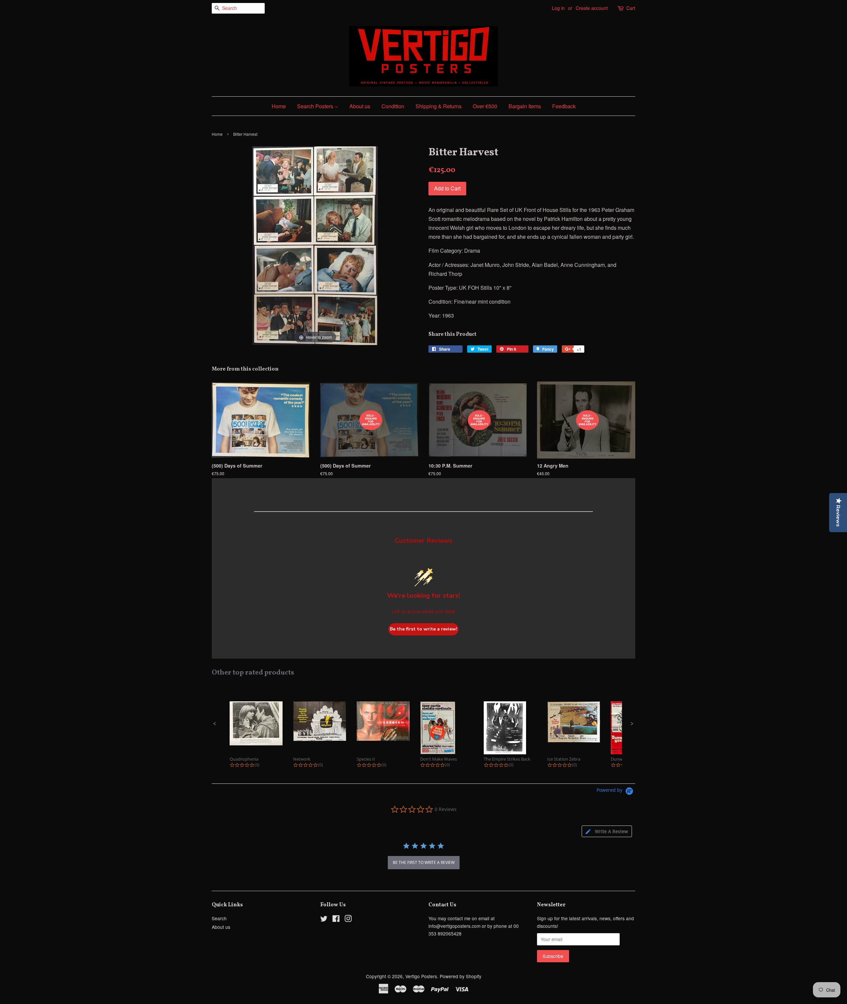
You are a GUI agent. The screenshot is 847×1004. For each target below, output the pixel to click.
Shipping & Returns (439, 106)
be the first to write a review (424, 862)
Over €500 (485, 106)
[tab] (607, 831)
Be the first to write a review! (423, 629)
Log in (558, 8)
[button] (215, 724)
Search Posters (315, 106)
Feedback (564, 106)
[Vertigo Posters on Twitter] (324, 919)
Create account (592, 8)
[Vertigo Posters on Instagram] (348, 919)
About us (359, 106)
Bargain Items (525, 106)
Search (219, 918)
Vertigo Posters (421, 976)
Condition (392, 106)
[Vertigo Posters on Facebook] (336, 919)
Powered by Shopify (460, 976)
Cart (630, 8)
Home (279, 106)
